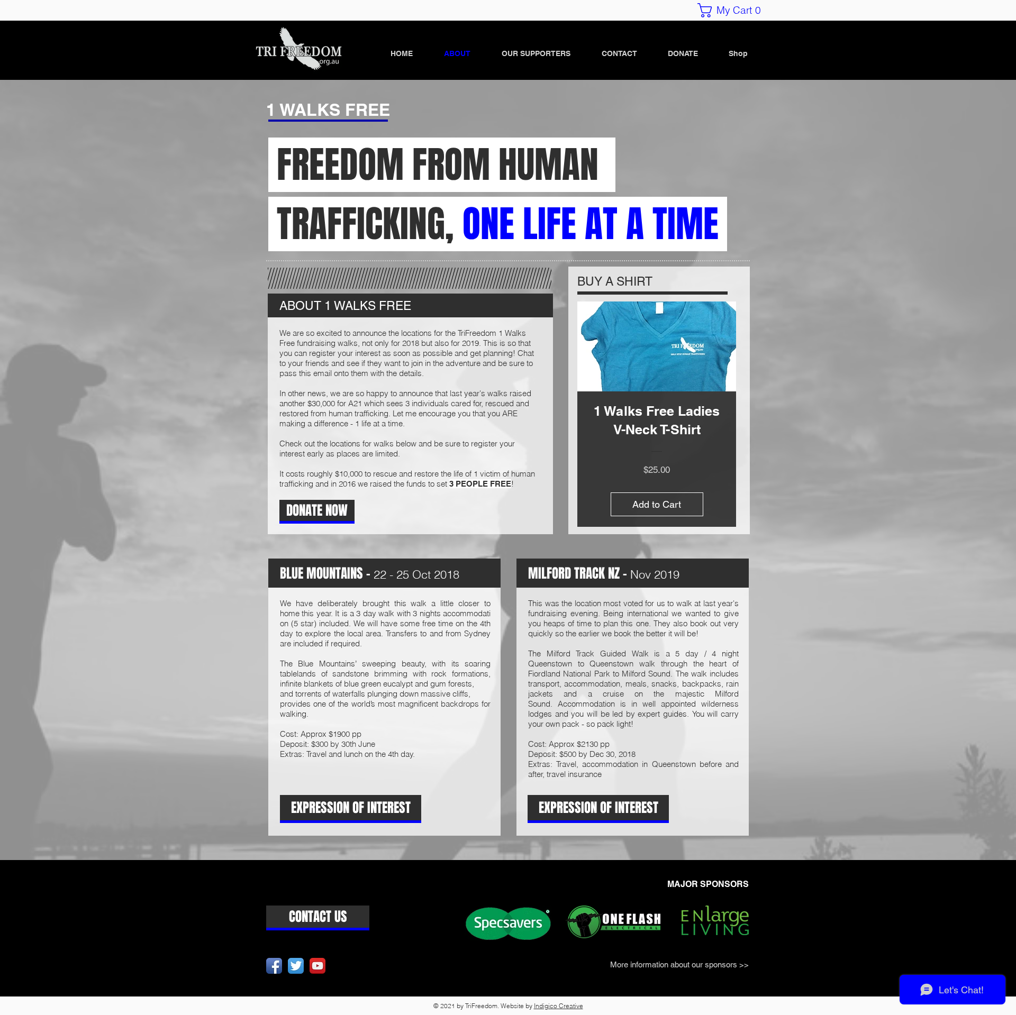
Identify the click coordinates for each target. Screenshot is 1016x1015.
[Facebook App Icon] (274, 966)
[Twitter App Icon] (296, 966)
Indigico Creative (558, 1006)
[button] (732, 10)
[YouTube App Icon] (317, 966)
